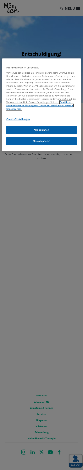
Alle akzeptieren (41, 141)
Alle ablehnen (41, 130)
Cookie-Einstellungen (18, 119)
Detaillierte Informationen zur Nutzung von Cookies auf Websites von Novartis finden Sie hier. (39, 105)
